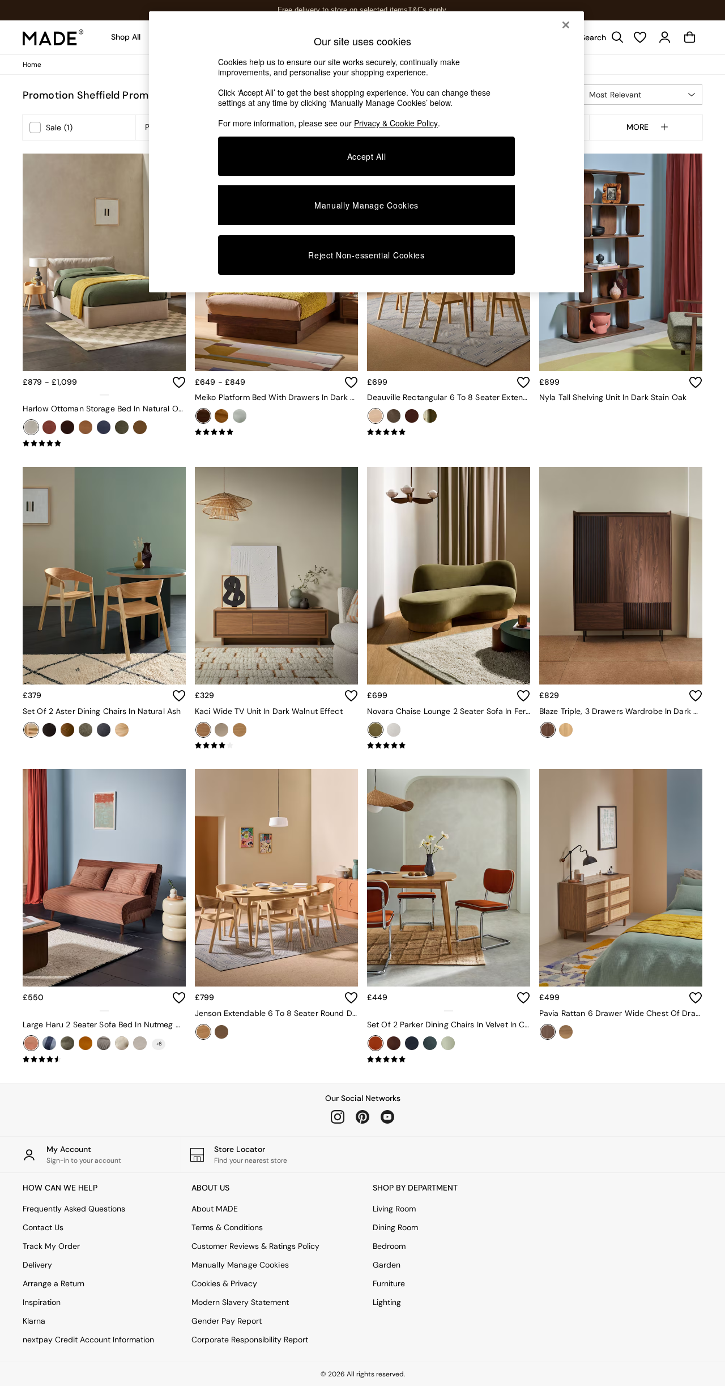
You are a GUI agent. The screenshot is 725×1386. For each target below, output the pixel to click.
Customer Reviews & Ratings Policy (255, 1246)
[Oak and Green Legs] (430, 416)
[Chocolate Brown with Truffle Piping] (393, 1043)
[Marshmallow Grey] (103, 1043)
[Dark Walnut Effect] (203, 729)
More (637, 127)
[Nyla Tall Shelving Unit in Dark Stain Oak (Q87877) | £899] (620, 262)
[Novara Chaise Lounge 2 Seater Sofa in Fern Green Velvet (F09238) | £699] (448, 576)
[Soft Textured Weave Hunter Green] (122, 427)
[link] (599, 37)
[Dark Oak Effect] (547, 1031)
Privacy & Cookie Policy (396, 123)
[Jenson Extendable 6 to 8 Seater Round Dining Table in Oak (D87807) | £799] (276, 878)
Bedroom (389, 1246)
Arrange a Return (53, 1283)
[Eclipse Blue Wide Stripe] (49, 1043)
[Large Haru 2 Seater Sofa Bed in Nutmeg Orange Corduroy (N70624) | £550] (104, 878)
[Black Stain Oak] (393, 416)
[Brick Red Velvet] (49, 427)
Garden (386, 1265)
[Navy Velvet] (103, 427)
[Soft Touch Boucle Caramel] (140, 427)
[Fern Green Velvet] (375, 729)
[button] (641, 94)
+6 (159, 1043)
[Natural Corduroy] (140, 1043)
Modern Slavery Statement (240, 1302)
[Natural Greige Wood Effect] (221, 730)
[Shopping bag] (689, 37)
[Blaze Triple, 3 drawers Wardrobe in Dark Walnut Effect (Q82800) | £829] (620, 576)
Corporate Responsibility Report (249, 1339)
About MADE (214, 1209)
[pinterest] (362, 1116)
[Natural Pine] (221, 416)
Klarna (34, 1321)
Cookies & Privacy (224, 1283)
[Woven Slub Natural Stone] (122, 730)
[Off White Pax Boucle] (393, 730)
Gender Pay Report (226, 1321)
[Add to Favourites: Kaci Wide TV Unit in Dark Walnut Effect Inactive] (351, 696)
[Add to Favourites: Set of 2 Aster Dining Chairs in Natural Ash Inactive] (179, 696)
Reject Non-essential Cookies (366, 255)
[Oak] (375, 416)
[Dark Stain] (412, 416)
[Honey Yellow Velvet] (85, 1043)
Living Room (394, 1209)
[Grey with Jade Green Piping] (430, 1043)
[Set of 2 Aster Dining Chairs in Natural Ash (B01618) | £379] (104, 576)
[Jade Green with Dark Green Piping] (448, 1043)
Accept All (366, 156)
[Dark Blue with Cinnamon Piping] (412, 1043)
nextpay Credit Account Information (88, 1339)
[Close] (565, 24)
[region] (366, 151)
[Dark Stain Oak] (221, 1032)
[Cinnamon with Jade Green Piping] (375, 1043)
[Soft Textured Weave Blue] (103, 730)
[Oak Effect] (239, 730)
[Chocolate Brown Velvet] (67, 427)
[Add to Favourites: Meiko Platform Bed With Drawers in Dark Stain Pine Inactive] (351, 382)
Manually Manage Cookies (240, 1265)
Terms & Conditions (227, 1227)
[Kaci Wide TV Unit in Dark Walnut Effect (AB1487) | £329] (276, 576)
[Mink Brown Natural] (122, 1043)
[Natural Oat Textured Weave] (31, 427)
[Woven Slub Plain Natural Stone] (239, 416)
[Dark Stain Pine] (203, 416)
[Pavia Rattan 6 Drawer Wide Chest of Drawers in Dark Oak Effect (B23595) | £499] (620, 878)
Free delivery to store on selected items (343, 10)
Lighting (387, 1302)
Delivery (37, 1265)
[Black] (49, 730)
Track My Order (51, 1246)
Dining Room (395, 1227)
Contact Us (43, 1227)
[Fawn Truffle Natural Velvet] (85, 427)
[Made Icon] (53, 37)
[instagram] (337, 1116)
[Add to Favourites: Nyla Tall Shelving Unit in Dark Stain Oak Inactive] (695, 382)
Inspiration (42, 1302)
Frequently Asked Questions (74, 1209)
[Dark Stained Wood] (67, 730)
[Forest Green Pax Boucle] (85, 730)
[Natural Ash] (31, 729)
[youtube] (387, 1116)
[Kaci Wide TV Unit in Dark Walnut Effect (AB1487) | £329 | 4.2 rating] (276, 745)
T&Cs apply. (428, 10)
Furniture (389, 1283)
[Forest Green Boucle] (67, 1043)
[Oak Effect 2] (566, 1032)
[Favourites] (640, 37)
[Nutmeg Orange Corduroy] (31, 1043)
